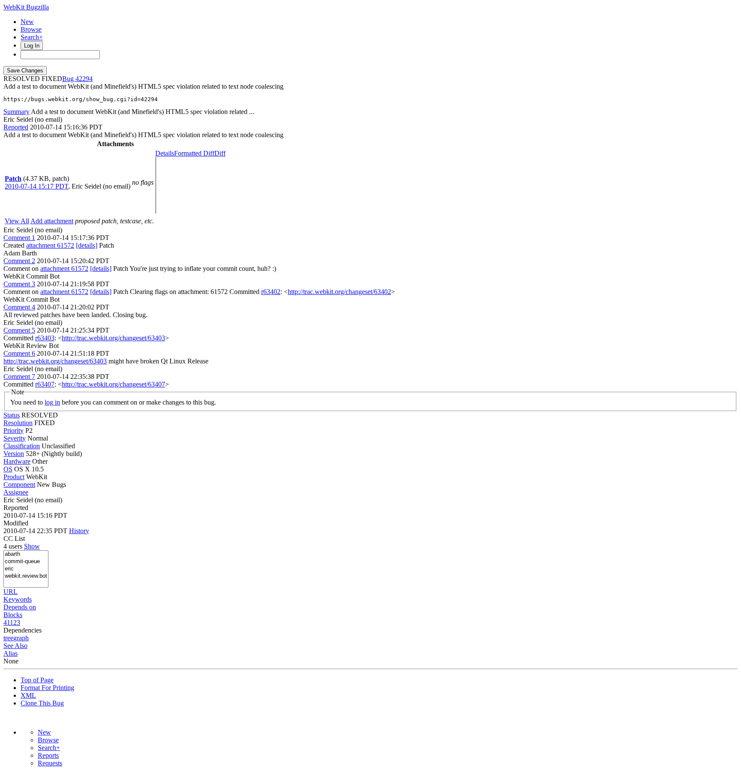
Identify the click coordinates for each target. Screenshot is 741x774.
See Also (15, 645)
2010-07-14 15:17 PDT (36, 186)
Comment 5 (19, 330)
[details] (86, 245)
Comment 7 (19, 376)
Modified (15, 523)
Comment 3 (19, 284)
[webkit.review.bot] (26, 576)
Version (13, 453)
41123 (11, 622)
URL (10, 591)
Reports (48, 755)
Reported (15, 127)
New (27, 21)
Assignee (15, 492)
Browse (31, 29)
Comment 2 (19, 260)
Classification (21, 446)
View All (17, 221)
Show (32, 546)
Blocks (12, 614)
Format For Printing (47, 687)
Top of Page (37, 680)
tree (8, 638)
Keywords (17, 599)
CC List (14, 538)
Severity (14, 438)
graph (21, 638)
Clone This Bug (42, 703)
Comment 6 (19, 353)
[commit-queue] (26, 561)
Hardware (16, 461)
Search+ (32, 37)
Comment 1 (19, 237)
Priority (13, 430)
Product (13, 476)
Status (11, 415)
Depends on (19, 607)
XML (28, 695)
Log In (31, 45)
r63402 (270, 291)
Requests (50, 763)
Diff (220, 153)
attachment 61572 (50, 245)
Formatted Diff (194, 153)
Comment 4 (19, 307)
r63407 (44, 384)
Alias (10, 653)
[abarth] (26, 554)
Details (164, 153)
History (79, 530)
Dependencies (22, 630)
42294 (84, 78)
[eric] (26, 569)
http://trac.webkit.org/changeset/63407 (113, 384)
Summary (16, 111)
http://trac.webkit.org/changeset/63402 (339, 291)
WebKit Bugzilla (26, 7)
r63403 (44, 338)
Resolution (18, 422)
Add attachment (51, 221)
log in (52, 402)
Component (19, 484)
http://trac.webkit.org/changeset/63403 (113, 338)
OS (7, 469)
